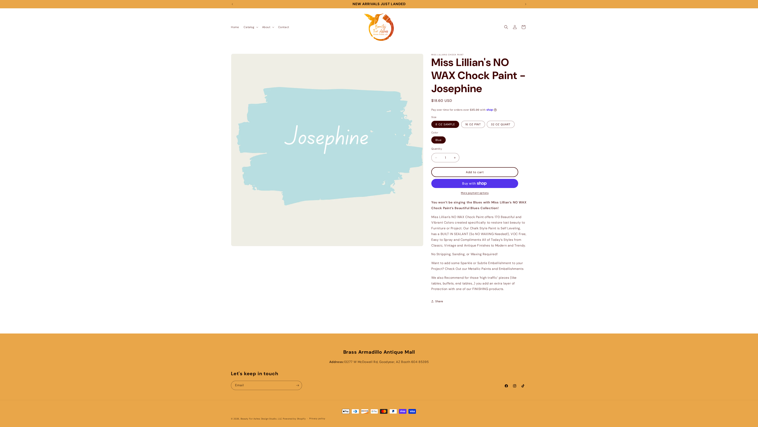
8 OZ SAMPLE (445, 124)
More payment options (475, 193)
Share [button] (439, 301)
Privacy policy (317, 418)
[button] (250, 27)
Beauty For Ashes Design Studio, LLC (261, 418)
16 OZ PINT (473, 124)
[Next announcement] (525, 4)
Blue (438, 140)
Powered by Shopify (294, 418)
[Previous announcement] (232, 4)
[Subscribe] (297, 385)
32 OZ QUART (500, 124)
